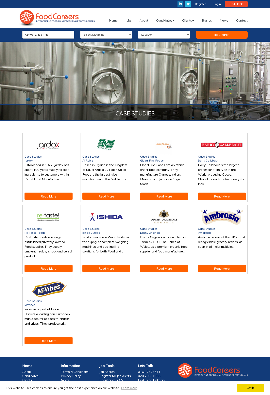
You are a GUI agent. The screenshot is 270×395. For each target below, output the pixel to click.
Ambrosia (204, 232)
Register (200, 4)
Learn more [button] (129, 388)
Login (217, 4)
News (65, 380)
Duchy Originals (150, 232)
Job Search (221, 35)
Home (27, 365)
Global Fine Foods (152, 160)
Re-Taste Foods (35, 232)
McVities (30, 305)
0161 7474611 (149, 372)
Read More (48, 196)
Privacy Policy (71, 376)
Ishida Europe (91, 232)
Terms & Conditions (75, 372)
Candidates (30, 376)
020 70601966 (149, 376)
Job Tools (106, 365)
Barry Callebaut (208, 160)
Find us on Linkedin (151, 380)
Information (70, 365)
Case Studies (33, 156)
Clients (27, 380)
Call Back (236, 4)
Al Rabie (87, 160)
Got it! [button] (250, 388)
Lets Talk (145, 365)
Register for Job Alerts (115, 376)
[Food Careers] (57, 18)
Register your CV (111, 380)
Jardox (29, 160)
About (26, 372)
